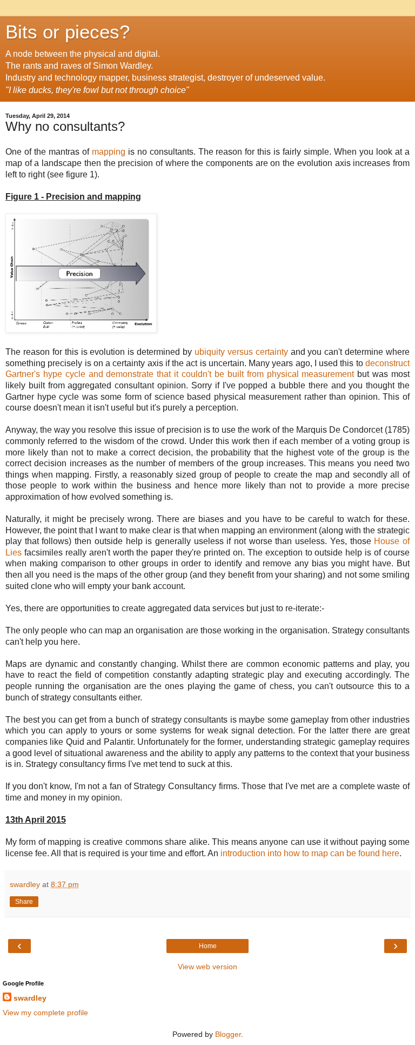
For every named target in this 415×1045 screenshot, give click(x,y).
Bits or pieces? (67, 32)
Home (208, 946)
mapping (108, 151)
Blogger (228, 1034)
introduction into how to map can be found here (309, 853)
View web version (207, 966)
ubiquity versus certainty (240, 351)
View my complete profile (45, 1012)
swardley (30, 998)
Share (24, 901)
